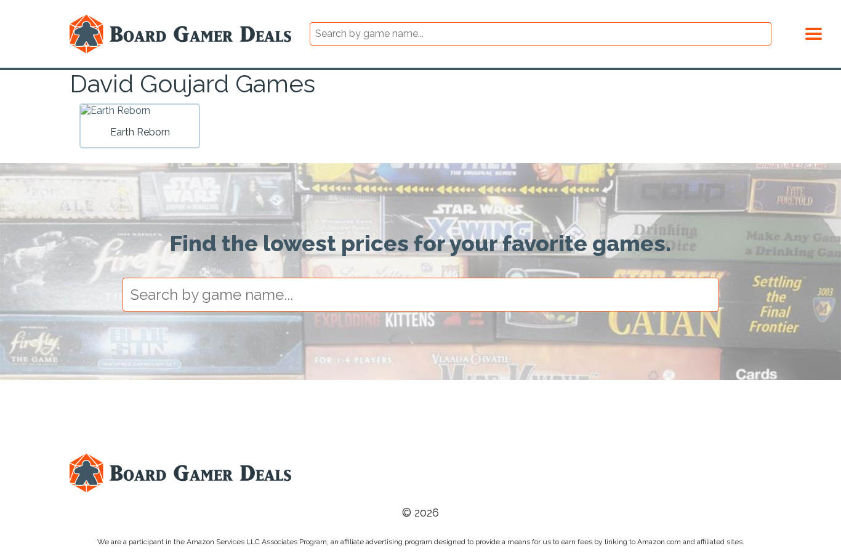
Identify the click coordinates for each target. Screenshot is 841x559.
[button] (813, 32)
